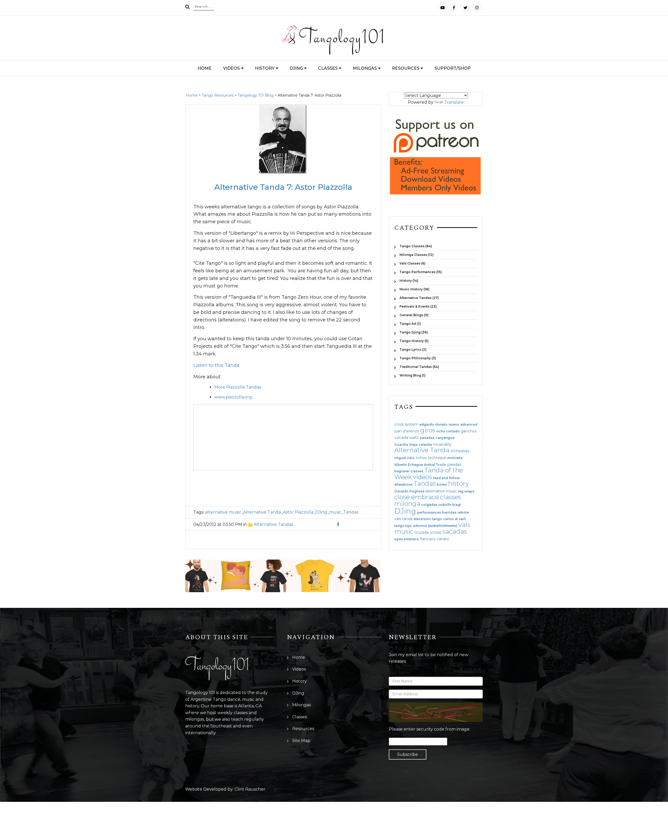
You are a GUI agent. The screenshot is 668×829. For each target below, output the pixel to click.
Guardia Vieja (406, 444)
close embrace (416, 497)
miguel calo (404, 458)
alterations (403, 484)
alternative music (223, 512)
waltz (414, 438)
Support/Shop (452, 68)
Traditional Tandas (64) (419, 367)
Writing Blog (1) (412, 375)
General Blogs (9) (413, 315)
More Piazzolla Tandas (237, 387)
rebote (463, 512)
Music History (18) (414, 289)
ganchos (468, 431)
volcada (401, 438)
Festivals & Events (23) (418, 306)
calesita (425, 444)
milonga (407, 503)
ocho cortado (448, 431)
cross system (406, 424)
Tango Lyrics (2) (413, 349)
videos (422, 477)
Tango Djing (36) (413, 332)
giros (427, 430)
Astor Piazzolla (298, 512)
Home (205, 68)
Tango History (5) (414, 341)
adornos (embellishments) (435, 525)
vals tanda (403, 519)
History (265, 68)
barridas (449, 512)
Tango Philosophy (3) (417, 358)
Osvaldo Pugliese (409, 491)
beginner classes (408, 471)
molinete (454, 458)
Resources (405, 68)
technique (437, 458)
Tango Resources (218, 95)
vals (464, 524)
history (458, 483)
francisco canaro (434, 539)
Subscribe (407, 754)
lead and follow (446, 478)
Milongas (365, 68)
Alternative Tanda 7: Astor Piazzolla (283, 187)
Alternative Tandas (273, 524)
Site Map (301, 740)
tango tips (403, 525)
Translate (454, 102)
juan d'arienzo (406, 431)
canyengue (445, 437)
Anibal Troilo (435, 464)
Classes (328, 68)
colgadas (429, 504)
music (335, 512)
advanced (468, 424)
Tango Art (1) (410, 324)
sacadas (455, 531)
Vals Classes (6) (412, 263)
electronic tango (428, 519)
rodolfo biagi (449, 504)
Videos (231, 68)
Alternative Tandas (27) (419, 298)
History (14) (408, 281)
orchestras (459, 451)
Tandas (350, 512)
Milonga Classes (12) (416, 255)
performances (429, 512)
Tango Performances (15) (420, 272)
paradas (454, 464)
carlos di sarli (454, 519)
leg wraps (466, 491)
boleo (442, 484)
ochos (421, 458)
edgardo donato (433, 424)
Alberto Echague (408, 464)
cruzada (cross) (428, 532)
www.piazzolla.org (233, 397)
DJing (296, 68)
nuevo (454, 424)
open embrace (406, 539)
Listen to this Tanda (216, 365)
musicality (442, 444)
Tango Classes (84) (415, 246)
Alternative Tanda (262, 512)
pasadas (427, 437)
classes (450, 497)
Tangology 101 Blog (255, 95)
